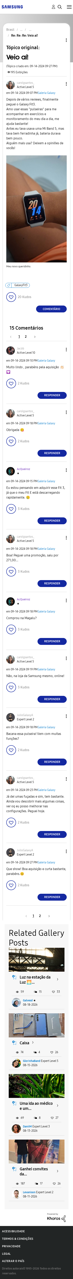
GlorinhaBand (31, 1061)
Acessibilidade (13, 1231)
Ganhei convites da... (34, 1171)
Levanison (29, 1192)
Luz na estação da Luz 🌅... (35, 980)
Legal (6, 1254)
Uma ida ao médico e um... (36, 1106)
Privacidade (11, 1246)
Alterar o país (13, 1261)
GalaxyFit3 (21, 285)
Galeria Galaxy (46, 93)
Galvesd (28, 1000)
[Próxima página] (33, 336)
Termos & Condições (17, 1239)
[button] (59, 84)
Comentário (51, 309)
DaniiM (27, 1126)
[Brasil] (12, 6)
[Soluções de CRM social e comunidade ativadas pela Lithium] (56, 1217)
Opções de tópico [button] (59, 40)
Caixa (24, 1042)
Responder (52, 395)
